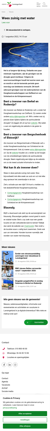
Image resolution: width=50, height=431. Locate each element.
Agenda (5, 382)
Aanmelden (39, 322)
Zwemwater (29, 226)
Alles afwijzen (25, 426)
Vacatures (6, 385)
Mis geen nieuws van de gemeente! (22, 299)
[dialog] (25, 412)
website (34, 123)
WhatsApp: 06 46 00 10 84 (18, 353)
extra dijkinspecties (17, 116)
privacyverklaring (10, 408)
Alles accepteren (25, 414)
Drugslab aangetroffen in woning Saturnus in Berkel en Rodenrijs (29, 282)
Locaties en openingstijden (18, 357)
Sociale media (7, 391)
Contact (5, 378)
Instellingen (25, 420)
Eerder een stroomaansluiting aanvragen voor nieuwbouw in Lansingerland (27, 256)
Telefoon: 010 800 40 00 (17, 349)
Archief (5, 388)
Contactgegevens (14, 193)
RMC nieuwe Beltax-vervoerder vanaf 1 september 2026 (28, 269)
